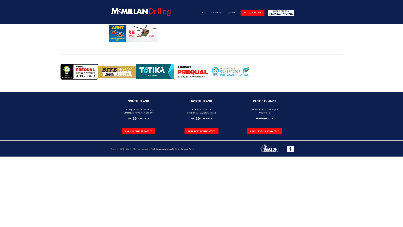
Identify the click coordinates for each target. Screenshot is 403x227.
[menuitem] (206, 12)
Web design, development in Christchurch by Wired (172, 148)
